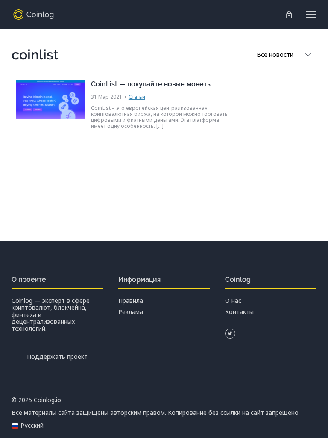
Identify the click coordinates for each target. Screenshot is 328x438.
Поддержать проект (57, 356)
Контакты (239, 311)
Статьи (137, 97)
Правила (130, 300)
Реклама (130, 311)
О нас (233, 300)
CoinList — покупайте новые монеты (151, 84)
